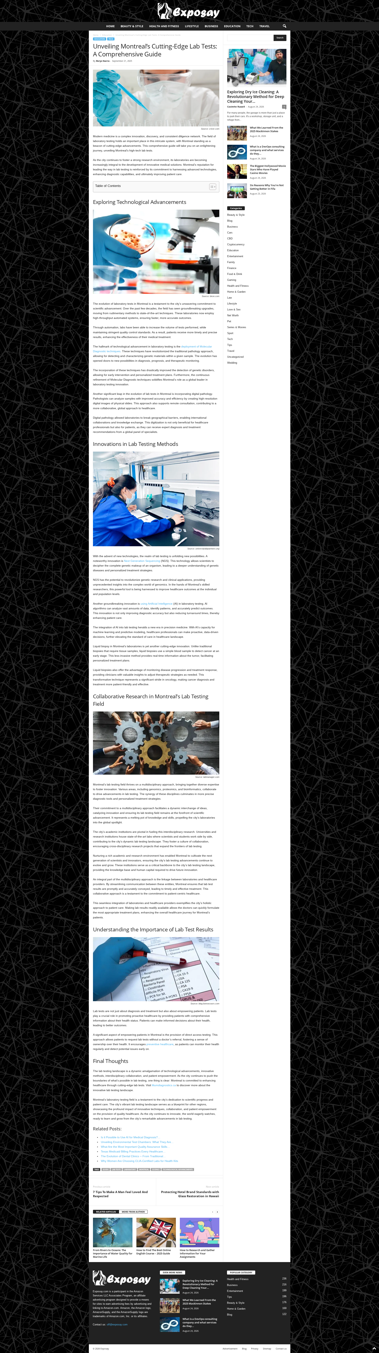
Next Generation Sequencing (142, 560)
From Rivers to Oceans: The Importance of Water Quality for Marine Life (112, 1253)
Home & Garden (236, 291)
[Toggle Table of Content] (210, 186)
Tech (249, 26)
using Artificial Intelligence (157, 603)
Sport (230, 333)
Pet (229, 321)
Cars (230, 232)
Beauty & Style (132, 26)
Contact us (281, 1348)
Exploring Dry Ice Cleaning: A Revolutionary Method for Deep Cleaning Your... (255, 96)
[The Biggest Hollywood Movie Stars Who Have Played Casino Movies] (237, 171)
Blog (229, 220)
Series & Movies (236, 327)
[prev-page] (213, 1212)
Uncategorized (235, 356)
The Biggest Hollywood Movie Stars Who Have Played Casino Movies (268, 169)
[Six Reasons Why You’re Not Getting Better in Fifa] (237, 190)
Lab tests (116, 1169)
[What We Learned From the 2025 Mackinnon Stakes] (237, 133)
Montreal (144, 1169)
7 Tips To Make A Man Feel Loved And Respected (120, 1194)
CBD (230, 238)
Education (232, 26)
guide (106, 1169)
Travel (264, 26)
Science (155, 1169)
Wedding (232, 362)
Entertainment (235, 256)
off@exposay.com (117, 1324)
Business (211, 26)
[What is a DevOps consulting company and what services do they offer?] (237, 152)
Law (229, 297)
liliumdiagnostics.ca (164, 1085)
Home (110, 26)
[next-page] (217, 1212)
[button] (284, 26)
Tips (229, 345)
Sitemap (267, 1348)
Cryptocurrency (236, 244)
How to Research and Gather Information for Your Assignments (197, 1253)
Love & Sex (234, 309)
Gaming (231, 279)
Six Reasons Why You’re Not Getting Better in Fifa (267, 186)
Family (231, 262)
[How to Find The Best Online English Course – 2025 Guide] (156, 1232)
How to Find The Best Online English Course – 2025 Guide (153, 1251)
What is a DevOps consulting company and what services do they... (267, 150)
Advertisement (230, 1348)
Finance (231, 268)
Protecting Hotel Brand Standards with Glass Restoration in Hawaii (190, 1194)
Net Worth (233, 315)
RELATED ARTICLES (106, 1211)
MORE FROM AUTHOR (133, 1211)
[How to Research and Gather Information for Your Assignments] (199, 1232)
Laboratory (130, 1169)
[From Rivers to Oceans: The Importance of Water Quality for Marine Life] (112, 1232)
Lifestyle (192, 26)
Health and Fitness (164, 26)
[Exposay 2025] (189, 11)
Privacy (254, 1348)
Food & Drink (234, 274)
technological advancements (178, 1169)
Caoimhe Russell (236, 106)
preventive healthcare (160, 1044)
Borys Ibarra (103, 60)
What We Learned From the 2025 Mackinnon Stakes (266, 129)
